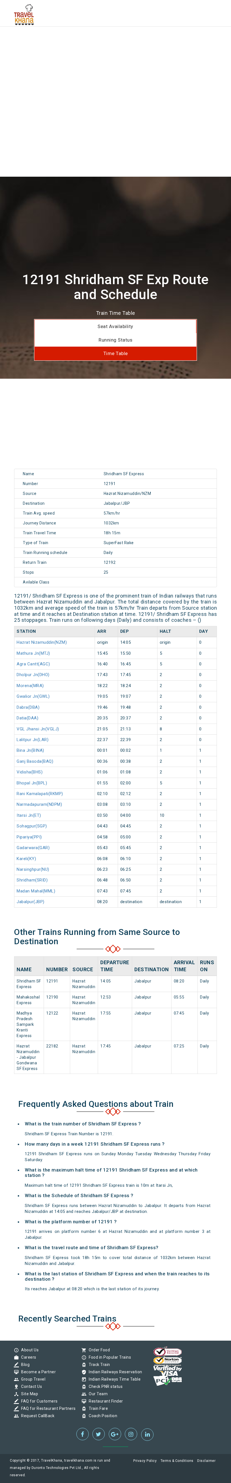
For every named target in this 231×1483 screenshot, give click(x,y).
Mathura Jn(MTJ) (33, 653)
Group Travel (31, 1379)
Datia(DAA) (27, 718)
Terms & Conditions (177, 1461)
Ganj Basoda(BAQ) (35, 761)
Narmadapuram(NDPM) (39, 804)
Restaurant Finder (104, 1401)
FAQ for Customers (38, 1401)
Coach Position (101, 1416)
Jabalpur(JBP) (31, 901)
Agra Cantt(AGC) (33, 664)
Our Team (97, 1394)
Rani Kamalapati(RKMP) (40, 793)
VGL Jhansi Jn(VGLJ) (38, 729)
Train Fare (97, 1408)
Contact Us (30, 1386)
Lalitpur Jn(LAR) (32, 739)
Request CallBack (36, 1416)
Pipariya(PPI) (29, 837)
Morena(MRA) (30, 685)
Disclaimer (206, 1461)
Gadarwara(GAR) (33, 847)
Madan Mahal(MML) (36, 891)
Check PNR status (104, 1386)
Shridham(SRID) (32, 880)
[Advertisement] (115, 39)
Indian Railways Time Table (113, 1379)
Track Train (98, 1364)
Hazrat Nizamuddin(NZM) (42, 642)
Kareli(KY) (26, 858)
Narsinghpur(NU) (33, 869)
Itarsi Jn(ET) (29, 815)
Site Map (28, 1394)
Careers (27, 1357)
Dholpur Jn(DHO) (33, 674)
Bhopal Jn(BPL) (32, 783)
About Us (28, 1350)
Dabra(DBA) (28, 707)
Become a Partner (37, 1372)
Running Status (115, 340)
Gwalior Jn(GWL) (33, 696)
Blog (24, 1364)
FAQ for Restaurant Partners (47, 1408)
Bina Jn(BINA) (30, 750)
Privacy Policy (145, 1461)
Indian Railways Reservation (114, 1372)
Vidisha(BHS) (30, 772)
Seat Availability (115, 326)
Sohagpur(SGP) (32, 826)
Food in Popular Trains (108, 1357)
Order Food (98, 1350)
